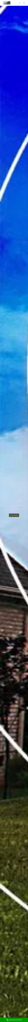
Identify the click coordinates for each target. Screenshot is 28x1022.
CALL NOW (14, 515)
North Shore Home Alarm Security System (14, 506)
